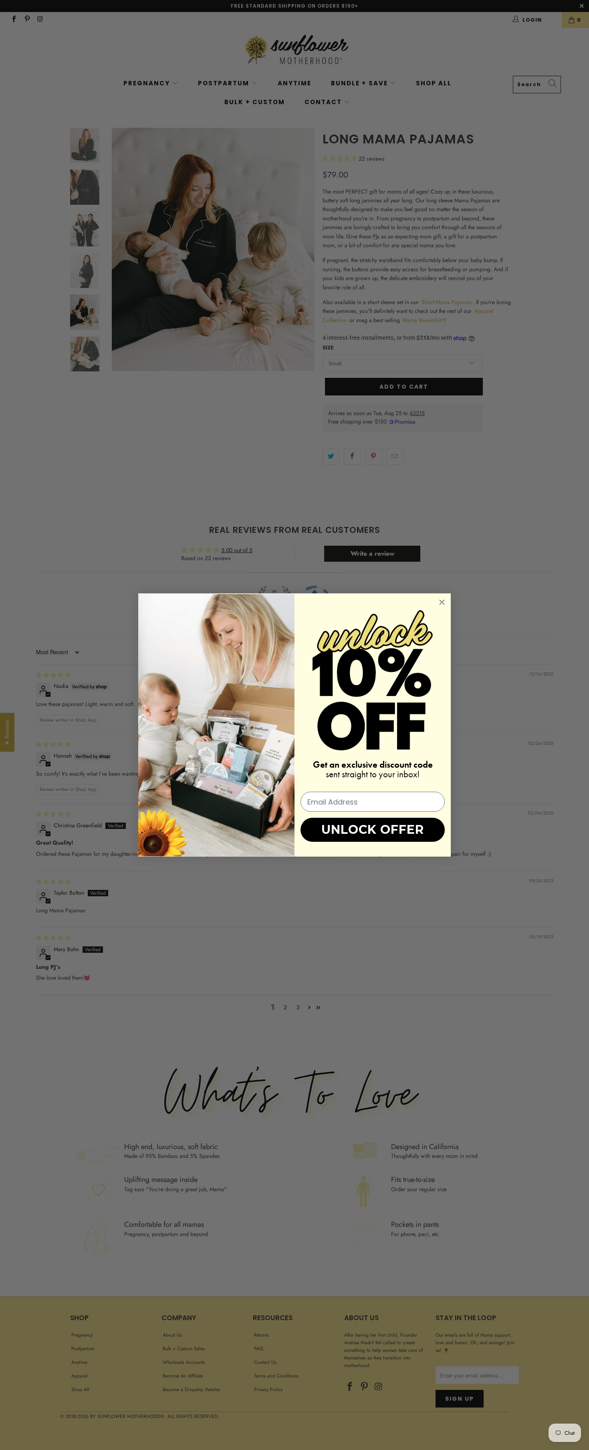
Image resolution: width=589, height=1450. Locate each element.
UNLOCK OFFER (372, 829)
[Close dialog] (442, 602)
